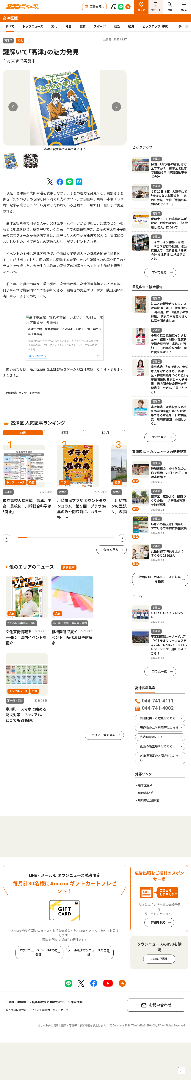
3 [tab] (41, 537)
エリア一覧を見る (103, 735)
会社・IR (155, 10)
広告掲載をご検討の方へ (48, 1002)
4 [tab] (51, 537)
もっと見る (110, 550)
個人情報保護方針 (16, 1010)
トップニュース (32, 26)
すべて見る (159, 272)
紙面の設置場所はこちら (156, 746)
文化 (54, 26)
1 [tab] (22, 537)
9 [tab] (99, 537)
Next (116, 106)
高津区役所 (145, 785)
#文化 (23, 393)
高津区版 (10, 18)
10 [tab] (109, 537)
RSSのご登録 (158, 959)
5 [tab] (61, 537)
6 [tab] (70, 537)
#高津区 (34, 393)
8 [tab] (89, 537)
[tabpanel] (65, 111)
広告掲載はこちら (152, 737)
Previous (13, 106)
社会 (68, 26)
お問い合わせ (160, 1005)
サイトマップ (60, 1010)
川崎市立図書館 (148, 800)
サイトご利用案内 (39, 1010)
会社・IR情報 (17, 1002)
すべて (10, 26)
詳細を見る (158, 922)
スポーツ (100, 26)
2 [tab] (32, 537)
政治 (117, 26)
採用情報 (77, 1002)
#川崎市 (11, 393)
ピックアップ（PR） (156, 26)
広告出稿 (95, 6)
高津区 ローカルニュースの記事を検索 (159, 579)
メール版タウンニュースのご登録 (88, 953)
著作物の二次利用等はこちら (159, 727)
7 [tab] (80, 537)
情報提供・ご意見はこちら (158, 718)
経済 (131, 26)
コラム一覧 (159, 671)
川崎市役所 (145, 793)
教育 (83, 26)
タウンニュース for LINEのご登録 (38, 953)
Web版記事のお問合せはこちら (159, 758)
